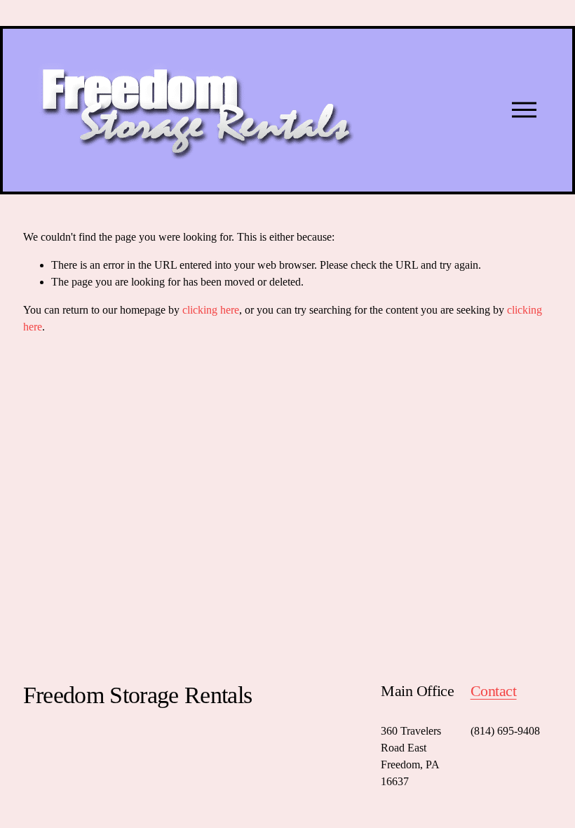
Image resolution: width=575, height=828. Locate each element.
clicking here (210, 310)
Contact (494, 691)
